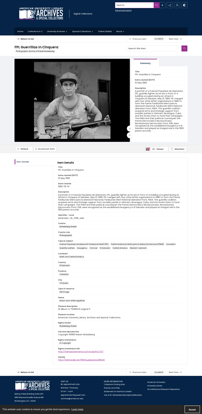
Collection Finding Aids (114, 384)
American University (156, 382)
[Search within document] (184, 48)
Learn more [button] (77, 409)
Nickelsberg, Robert (68, 226)
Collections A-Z (35, 31)
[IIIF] (147, 148)
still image (64, 292)
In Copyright (65, 343)
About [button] (119, 31)
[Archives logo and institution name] (41, 13)
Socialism (171, 244)
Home (20, 31)
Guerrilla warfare (67, 248)
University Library (154, 385)
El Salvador (105, 248)
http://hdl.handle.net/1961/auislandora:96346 (81, 359)
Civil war (93, 248)
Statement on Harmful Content (118, 391)
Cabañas (64, 274)
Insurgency (82, 248)
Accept (192, 409)
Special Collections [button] (81, 31)
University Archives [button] (56, 31)
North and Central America (72, 256)
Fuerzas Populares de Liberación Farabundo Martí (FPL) (84, 244)
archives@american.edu (72, 398)
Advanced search (123, 10)
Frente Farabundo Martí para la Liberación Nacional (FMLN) (137, 244)
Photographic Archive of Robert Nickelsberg (35, 51)
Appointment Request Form (73, 395)
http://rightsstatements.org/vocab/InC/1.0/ (80, 351)
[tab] (145, 62)
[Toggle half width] (130, 135)
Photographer (66, 235)
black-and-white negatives (72, 300)
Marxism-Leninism (138, 248)
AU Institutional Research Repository (163, 389)
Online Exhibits (105, 31)
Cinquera (64, 283)
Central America (120, 248)
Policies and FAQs (112, 388)
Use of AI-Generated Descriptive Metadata (123, 395)
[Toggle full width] (130, 128)
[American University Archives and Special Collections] (32, 385)
